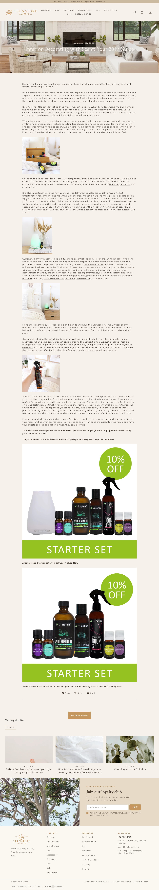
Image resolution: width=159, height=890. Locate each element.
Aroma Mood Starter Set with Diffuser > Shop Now (50, 563)
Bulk (48, 868)
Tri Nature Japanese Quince (52, 408)
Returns (85, 869)
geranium (125, 184)
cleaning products (75, 275)
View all (10, 727)
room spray (100, 396)
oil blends (70, 278)
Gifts (69, 14)
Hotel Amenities (83, 14)
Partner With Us (76, 1)
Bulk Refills (110, 10)
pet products (114, 275)
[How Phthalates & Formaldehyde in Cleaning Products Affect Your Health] (79, 749)
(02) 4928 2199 (125, 837)
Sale (48, 864)
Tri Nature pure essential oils (48, 325)
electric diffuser (84, 198)
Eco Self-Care (53, 842)
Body (56, 10)
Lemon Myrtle (121, 344)
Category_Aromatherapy (73, 43)
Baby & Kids (68, 10)
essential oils (126, 207)
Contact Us (100, 1)
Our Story (57, 1)
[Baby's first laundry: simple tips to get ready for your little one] (29, 749)
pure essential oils (93, 264)
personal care (93, 275)
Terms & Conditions (90, 860)
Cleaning (45, 10)
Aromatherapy (85, 10)
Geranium (27, 347)
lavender (114, 184)
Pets (98, 10)
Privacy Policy (88, 855)
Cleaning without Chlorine (130, 769)
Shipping (86, 864)
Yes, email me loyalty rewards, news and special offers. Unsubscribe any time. (115, 814)
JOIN (135, 807)
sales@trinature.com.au (128, 847)
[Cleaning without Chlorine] (130, 749)
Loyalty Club (89, 1)
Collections (52, 859)
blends (73, 325)
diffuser (64, 259)
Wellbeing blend (81, 339)
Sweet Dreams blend (83, 327)
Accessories (52, 855)
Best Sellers (52, 872)
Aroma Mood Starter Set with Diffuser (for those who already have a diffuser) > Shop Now (72, 686)
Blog (65, 1)
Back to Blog (81, 715)
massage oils (83, 278)
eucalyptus (47, 207)
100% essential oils (54, 278)
